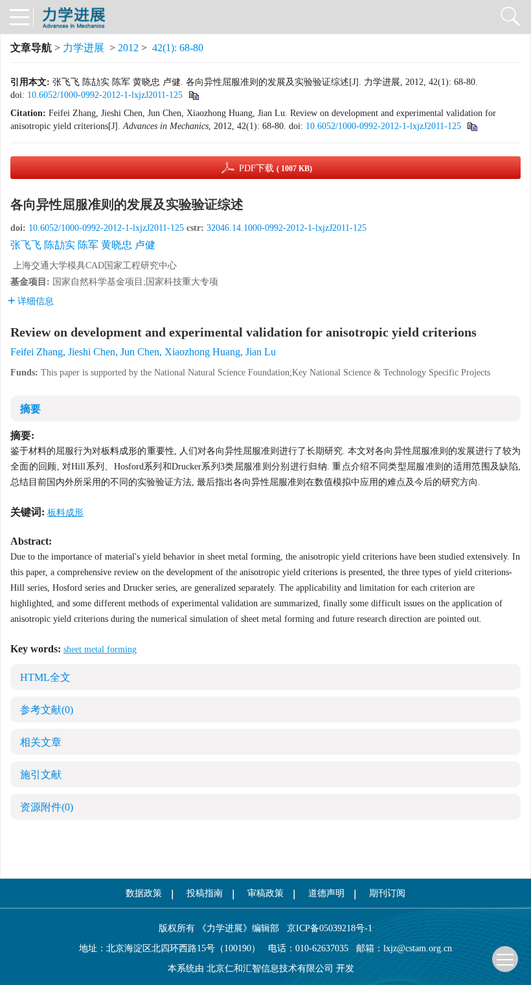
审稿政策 (265, 893)
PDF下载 (275, 168)
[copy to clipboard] (472, 126)
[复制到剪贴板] (193, 95)
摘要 (30, 408)
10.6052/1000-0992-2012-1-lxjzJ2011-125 (105, 95)
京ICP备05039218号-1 (325, 928)
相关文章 (41, 742)
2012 (128, 47)
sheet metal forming (100, 649)
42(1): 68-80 (177, 47)
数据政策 (144, 893)
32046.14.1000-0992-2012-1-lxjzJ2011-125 (287, 228)
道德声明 (326, 893)
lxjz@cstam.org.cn (417, 948)
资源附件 (46, 807)
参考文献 (46, 709)
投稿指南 (204, 893)
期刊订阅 (387, 893)
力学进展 (83, 47)
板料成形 (65, 512)
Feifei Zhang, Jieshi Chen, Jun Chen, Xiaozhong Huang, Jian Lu (143, 351)
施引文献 (41, 774)
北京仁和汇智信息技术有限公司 (270, 968)
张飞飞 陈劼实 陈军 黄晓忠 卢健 (82, 244)
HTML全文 (45, 677)
